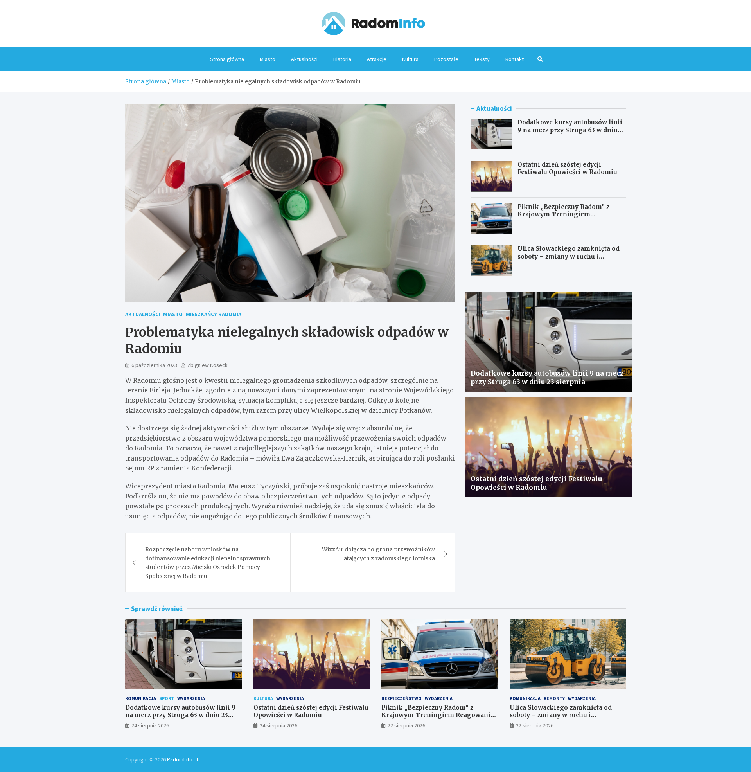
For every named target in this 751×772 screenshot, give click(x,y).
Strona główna (227, 59)
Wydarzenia (191, 698)
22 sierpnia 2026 (406, 725)
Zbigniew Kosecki (208, 365)
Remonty (554, 698)
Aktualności (304, 59)
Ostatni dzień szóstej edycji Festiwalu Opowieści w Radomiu (567, 168)
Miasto (267, 59)
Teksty (482, 59)
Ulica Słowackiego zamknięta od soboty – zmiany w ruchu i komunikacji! (568, 256)
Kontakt (514, 59)
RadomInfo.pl (182, 759)
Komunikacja (140, 698)
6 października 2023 (154, 365)
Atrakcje (376, 59)
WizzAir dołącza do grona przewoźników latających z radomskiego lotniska (378, 553)
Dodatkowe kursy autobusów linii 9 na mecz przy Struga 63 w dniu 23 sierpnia (569, 130)
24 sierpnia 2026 (150, 725)
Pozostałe (446, 59)
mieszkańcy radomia (213, 314)
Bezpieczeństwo (401, 698)
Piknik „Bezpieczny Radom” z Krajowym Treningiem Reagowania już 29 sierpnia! (563, 214)
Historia (342, 59)
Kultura (410, 59)
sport (166, 698)
